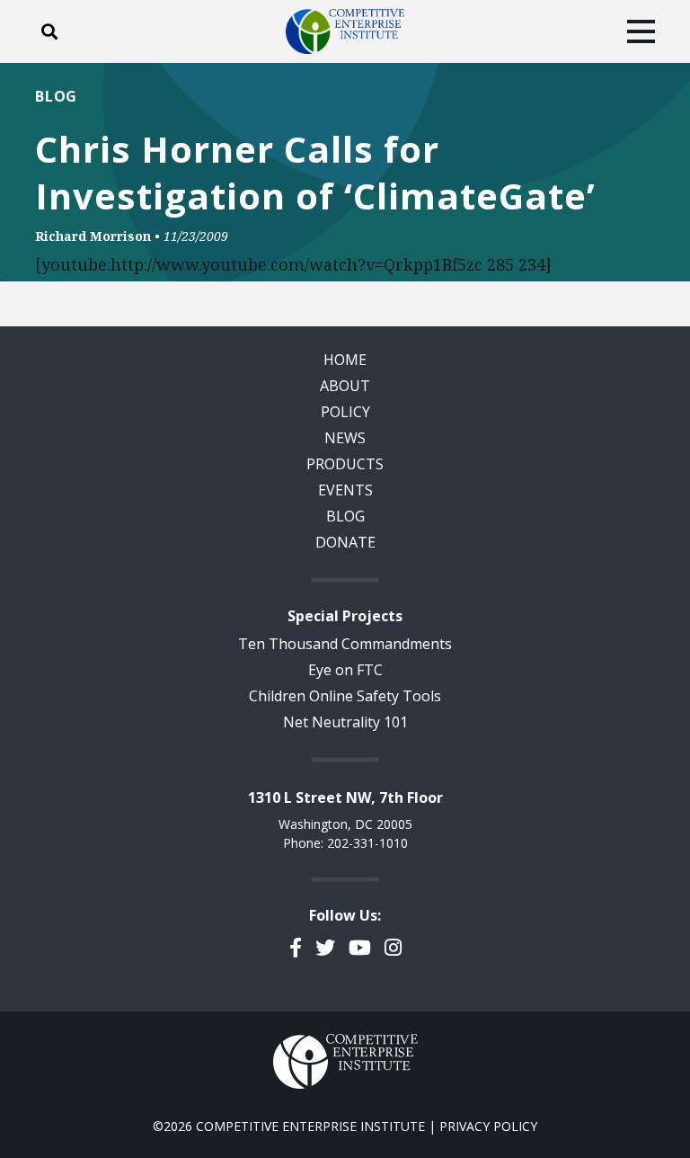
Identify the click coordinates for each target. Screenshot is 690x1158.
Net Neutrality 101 (345, 722)
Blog (56, 96)
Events (345, 490)
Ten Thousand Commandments (345, 644)
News (345, 438)
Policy (345, 412)
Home (345, 360)
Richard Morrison (93, 236)
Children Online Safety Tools (345, 696)
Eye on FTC (345, 670)
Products (345, 464)
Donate (345, 542)
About (345, 386)
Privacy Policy (488, 1126)
